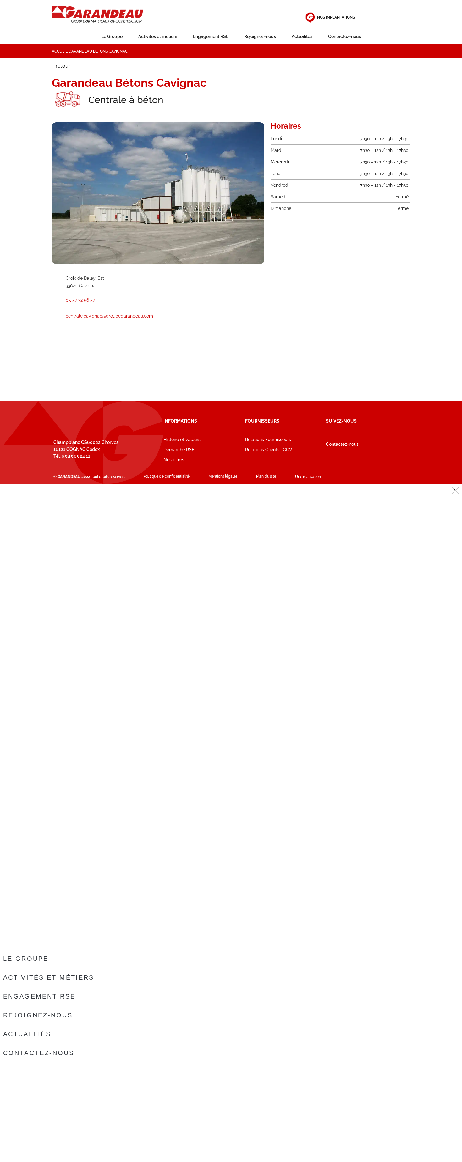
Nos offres (173, 459)
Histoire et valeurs (182, 439)
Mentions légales (222, 476)
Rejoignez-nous (260, 36)
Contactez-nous (344, 36)
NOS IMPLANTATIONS (336, 17)
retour (63, 66)
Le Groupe (112, 36)
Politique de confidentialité (167, 476)
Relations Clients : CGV (268, 449)
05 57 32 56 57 (80, 299)
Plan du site (266, 476)
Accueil (60, 51)
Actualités (302, 36)
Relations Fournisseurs (268, 439)
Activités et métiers (157, 36)
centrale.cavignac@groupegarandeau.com (109, 315)
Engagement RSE (210, 36)
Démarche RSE (178, 449)
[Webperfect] (337, 476)
